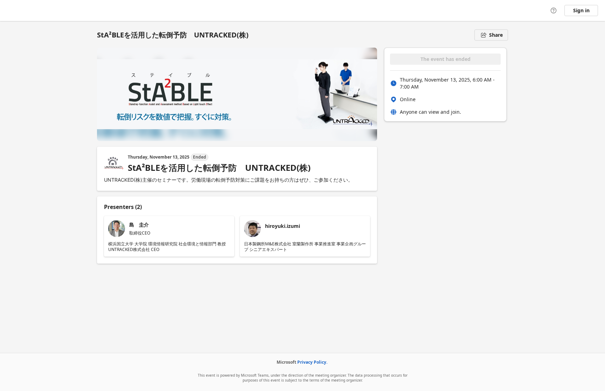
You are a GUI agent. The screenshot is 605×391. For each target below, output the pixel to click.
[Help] (553, 10)
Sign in (581, 10)
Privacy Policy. (312, 362)
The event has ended (445, 59)
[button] (169, 236)
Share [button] (496, 35)
